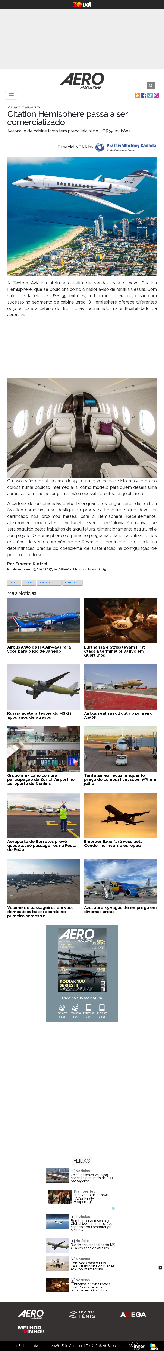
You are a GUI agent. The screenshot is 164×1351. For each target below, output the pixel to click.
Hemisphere (72, 582)
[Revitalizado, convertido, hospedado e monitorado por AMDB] (154, 1346)
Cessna (14, 582)
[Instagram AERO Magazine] (156, 95)
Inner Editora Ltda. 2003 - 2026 (34, 1346)
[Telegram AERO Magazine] (149, 95)
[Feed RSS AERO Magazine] (137, 95)
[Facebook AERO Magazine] (143, 95)
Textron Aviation (49, 582)
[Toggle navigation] (11, 95)
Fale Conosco (72, 1346)
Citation (29, 582)
